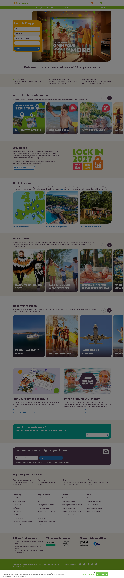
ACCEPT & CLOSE (102, 574)
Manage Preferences (88, 574)
